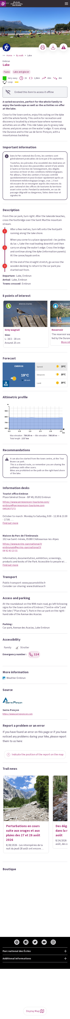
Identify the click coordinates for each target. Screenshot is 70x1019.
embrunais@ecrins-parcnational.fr (22, 547)
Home (9, 55)
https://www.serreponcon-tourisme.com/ (26, 502)
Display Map (32, 1011)
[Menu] (66, 4)
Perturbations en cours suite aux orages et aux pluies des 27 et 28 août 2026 (23, 833)
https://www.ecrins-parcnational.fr (22, 544)
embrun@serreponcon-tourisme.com (23, 505)
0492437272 (9, 509)
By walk (19, 55)
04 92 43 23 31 (10, 551)
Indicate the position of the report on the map (37, 754)
